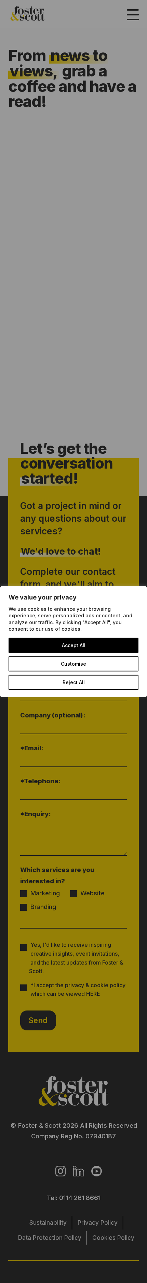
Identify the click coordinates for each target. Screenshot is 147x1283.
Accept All (73, 645)
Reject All (74, 682)
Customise (73, 664)
